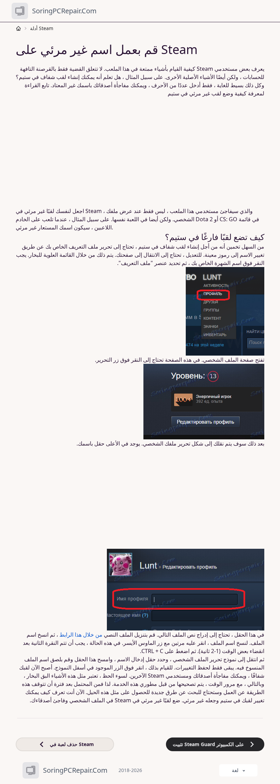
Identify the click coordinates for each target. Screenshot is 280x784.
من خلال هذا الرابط (80, 634)
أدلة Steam (41, 28)
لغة (235, 770)
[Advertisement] (140, 148)
